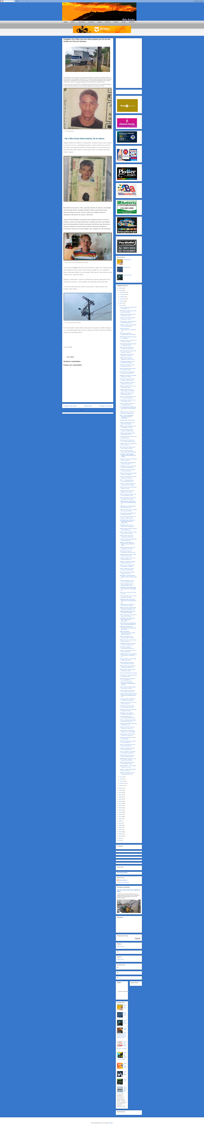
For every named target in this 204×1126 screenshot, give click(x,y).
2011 (120, 816)
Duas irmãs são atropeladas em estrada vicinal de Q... (128, 513)
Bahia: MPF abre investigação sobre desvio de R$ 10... (127, 372)
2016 (120, 805)
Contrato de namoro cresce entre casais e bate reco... (128, 703)
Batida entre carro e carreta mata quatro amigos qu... (128, 640)
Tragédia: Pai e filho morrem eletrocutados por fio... (127, 393)
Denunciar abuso (122, 872)
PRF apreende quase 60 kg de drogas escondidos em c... (127, 666)
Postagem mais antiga (105, 406)
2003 (120, 831)
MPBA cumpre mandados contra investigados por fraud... (128, 426)
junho (121, 305)
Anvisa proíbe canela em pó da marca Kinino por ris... (127, 400)
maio (121, 776)
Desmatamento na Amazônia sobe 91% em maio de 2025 (127, 731)
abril (121, 779)
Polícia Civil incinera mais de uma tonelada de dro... (128, 437)
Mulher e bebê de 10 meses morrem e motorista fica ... (127, 569)
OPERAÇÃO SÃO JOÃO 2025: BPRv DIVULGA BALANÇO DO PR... (128, 601)
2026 (120, 288)
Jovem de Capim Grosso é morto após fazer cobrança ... (128, 596)
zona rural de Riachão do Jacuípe (128, 673)
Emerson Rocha (123, 880)
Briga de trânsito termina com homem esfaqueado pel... (127, 755)
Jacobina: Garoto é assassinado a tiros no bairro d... (128, 444)
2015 (120, 807)
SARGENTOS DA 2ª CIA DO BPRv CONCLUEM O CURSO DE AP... (128, 655)
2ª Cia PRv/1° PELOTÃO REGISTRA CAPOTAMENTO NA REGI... (127, 683)
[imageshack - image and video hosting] (117, 952)
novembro (123, 294)
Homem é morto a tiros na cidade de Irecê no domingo (128, 510)
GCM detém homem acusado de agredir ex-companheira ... (128, 466)
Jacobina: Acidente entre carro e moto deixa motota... (128, 386)
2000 (120, 838)
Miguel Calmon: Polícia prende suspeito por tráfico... (127, 670)
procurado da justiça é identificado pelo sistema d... (127, 647)
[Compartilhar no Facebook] (72, 357)
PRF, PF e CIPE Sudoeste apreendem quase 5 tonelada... (128, 451)
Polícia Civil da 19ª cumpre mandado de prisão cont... (127, 536)
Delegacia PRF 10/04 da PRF (127, 420)
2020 (120, 797)
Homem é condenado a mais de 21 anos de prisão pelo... (128, 397)
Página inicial (88, 406)
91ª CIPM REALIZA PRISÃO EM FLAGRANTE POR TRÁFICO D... (128, 408)
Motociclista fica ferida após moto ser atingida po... (128, 337)
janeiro (122, 785)
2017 (120, 803)
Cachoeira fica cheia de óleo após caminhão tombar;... (128, 675)
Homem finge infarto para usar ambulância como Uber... (127, 548)
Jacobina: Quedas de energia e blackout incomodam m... (128, 562)
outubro (122, 296)
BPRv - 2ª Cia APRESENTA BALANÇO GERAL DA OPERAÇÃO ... (126, 417)
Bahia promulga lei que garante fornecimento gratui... (128, 369)
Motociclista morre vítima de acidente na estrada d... (127, 355)
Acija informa (127, 267)
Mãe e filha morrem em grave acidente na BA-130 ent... (127, 379)
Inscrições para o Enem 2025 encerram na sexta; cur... (127, 734)
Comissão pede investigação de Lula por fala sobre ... (128, 463)
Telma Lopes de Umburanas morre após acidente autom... (128, 440)
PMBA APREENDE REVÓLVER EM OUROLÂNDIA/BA (127, 612)
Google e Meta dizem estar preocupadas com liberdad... (127, 390)
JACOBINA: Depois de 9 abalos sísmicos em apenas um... (128, 644)
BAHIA (65, 22)
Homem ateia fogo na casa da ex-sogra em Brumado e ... (128, 615)
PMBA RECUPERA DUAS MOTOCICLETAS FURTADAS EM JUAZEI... (128, 628)
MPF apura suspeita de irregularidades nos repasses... (128, 334)
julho (121, 303)
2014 (120, 810)
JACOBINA (91, 22)
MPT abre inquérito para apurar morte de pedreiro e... (128, 741)
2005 (120, 827)
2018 (120, 801)
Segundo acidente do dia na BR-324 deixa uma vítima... (128, 555)
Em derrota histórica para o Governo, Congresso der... (127, 430)
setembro (122, 298)
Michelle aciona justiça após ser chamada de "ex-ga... (128, 315)
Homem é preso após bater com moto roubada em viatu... (128, 494)
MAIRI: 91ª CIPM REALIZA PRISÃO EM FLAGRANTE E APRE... (127, 544)
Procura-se (125, 1080)
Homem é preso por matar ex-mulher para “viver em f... (127, 727)
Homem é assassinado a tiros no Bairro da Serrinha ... (128, 651)
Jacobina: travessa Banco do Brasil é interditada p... (127, 423)
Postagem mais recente (70, 406)
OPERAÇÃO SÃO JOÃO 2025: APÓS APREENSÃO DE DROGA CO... (127, 521)
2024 (120, 788)
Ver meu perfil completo (123, 882)
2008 (120, 821)
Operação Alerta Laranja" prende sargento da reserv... (128, 659)
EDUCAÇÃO (81, 22)
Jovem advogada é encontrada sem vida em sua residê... (127, 752)
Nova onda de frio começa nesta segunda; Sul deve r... (128, 351)
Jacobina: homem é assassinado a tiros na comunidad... (128, 325)
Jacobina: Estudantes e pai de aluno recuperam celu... (127, 748)
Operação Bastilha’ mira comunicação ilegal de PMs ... (128, 717)
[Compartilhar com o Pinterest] (73, 357)
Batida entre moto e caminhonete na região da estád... (128, 710)
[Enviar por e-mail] (67, 357)
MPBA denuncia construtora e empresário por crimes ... (127, 605)
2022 (120, 792)
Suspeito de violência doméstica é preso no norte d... (128, 459)
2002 (120, 834)
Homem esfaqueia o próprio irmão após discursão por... (127, 663)
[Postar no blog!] (69, 357)
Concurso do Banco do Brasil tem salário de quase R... (128, 539)
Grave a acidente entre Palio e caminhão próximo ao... (127, 404)
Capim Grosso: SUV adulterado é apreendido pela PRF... (128, 322)
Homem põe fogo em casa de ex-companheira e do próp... (128, 498)
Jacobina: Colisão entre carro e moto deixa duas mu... (128, 558)
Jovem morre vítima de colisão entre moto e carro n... (127, 318)
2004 (120, 829)
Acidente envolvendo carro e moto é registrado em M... (127, 581)
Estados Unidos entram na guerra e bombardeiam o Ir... (128, 529)
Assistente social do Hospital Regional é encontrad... (127, 491)
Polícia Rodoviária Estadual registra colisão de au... (127, 584)
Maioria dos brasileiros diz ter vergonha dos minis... (127, 365)
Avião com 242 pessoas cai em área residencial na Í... (127, 745)
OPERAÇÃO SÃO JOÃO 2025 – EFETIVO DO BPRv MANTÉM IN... (128, 503)
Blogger (111, 1122)
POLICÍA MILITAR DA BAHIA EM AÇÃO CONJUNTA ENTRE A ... (128, 623)
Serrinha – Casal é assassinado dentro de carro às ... (128, 770)
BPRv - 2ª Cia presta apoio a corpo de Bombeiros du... (127, 480)
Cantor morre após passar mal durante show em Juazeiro (127, 484)
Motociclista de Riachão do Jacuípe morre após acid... (127, 348)
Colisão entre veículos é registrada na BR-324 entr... (127, 358)
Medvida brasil (127, 259)
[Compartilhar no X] (70, 357)
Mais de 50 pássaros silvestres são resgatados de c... (127, 679)
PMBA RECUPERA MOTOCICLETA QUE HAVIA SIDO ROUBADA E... (127, 633)
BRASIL (73, 22)
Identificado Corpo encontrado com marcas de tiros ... (127, 470)
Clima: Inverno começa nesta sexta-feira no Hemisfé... (127, 565)
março (122, 781)
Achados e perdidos (125, 1089)
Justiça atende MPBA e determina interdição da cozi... (128, 724)
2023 (120, 790)
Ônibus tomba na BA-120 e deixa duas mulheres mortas (128, 532)
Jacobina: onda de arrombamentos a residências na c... (128, 330)
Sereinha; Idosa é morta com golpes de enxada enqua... (127, 412)
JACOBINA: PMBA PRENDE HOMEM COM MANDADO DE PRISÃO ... (128, 455)
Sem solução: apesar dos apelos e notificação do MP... (128, 344)
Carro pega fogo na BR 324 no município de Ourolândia (127, 699)
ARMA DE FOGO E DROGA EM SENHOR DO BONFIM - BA (128, 608)
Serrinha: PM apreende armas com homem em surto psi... (127, 691)
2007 (120, 823)
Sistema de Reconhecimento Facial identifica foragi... (127, 763)
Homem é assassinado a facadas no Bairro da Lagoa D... (128, 473)
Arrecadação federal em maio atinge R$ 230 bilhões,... (127, 362)
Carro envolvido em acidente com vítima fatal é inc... (128, 308)
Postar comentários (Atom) (90, 410)
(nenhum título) (127, 275)
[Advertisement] (129, 63)
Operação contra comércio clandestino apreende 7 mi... (127, 713)
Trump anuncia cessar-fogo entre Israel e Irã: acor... (128, 487)
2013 (120, 812)
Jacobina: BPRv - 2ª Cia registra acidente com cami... (128, 766)
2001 (120, 836)
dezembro (123, 292)
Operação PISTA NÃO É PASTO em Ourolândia (128, 738)
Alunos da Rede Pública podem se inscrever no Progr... (128, 687)
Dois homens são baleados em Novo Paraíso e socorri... (127, 447)
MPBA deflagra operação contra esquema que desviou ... (128, 759)
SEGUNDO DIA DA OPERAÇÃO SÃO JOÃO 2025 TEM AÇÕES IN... (128, 589)
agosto (122, 301)
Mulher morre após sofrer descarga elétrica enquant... (127, 637)
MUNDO (99, 22)
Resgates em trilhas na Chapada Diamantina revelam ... (128, 376)
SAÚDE (123, 22)
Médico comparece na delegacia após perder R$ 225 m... (128, 720)
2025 (120, 290)
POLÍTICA (107, 22)
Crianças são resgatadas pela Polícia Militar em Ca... (127, 433)
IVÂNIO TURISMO (125, 1065)
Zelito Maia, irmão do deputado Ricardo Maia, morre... (128, 506)
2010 (120, 818)
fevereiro (122, 783)
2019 (120, 799)
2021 (120, 794)
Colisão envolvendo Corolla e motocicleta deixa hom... (127, 773)
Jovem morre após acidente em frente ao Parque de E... (128, 517)
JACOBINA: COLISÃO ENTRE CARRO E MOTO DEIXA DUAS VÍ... (128, 577)
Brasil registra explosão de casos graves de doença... (128, 311)
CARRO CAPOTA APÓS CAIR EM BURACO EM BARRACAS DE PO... (128, 695)
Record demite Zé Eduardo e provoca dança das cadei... (127, 706)
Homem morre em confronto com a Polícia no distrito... (128, 341)
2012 (120, 814)
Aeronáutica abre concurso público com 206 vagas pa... (127, 525)
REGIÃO (116, 22)
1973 (120, 840)
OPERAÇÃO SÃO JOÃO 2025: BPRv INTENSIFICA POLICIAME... (127, 620)
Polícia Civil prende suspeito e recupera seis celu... (127, 572)
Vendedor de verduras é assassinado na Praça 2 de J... (128, 551)
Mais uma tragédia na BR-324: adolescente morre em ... (127, 383)
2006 (120, 825)
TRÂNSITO (132, 22)
